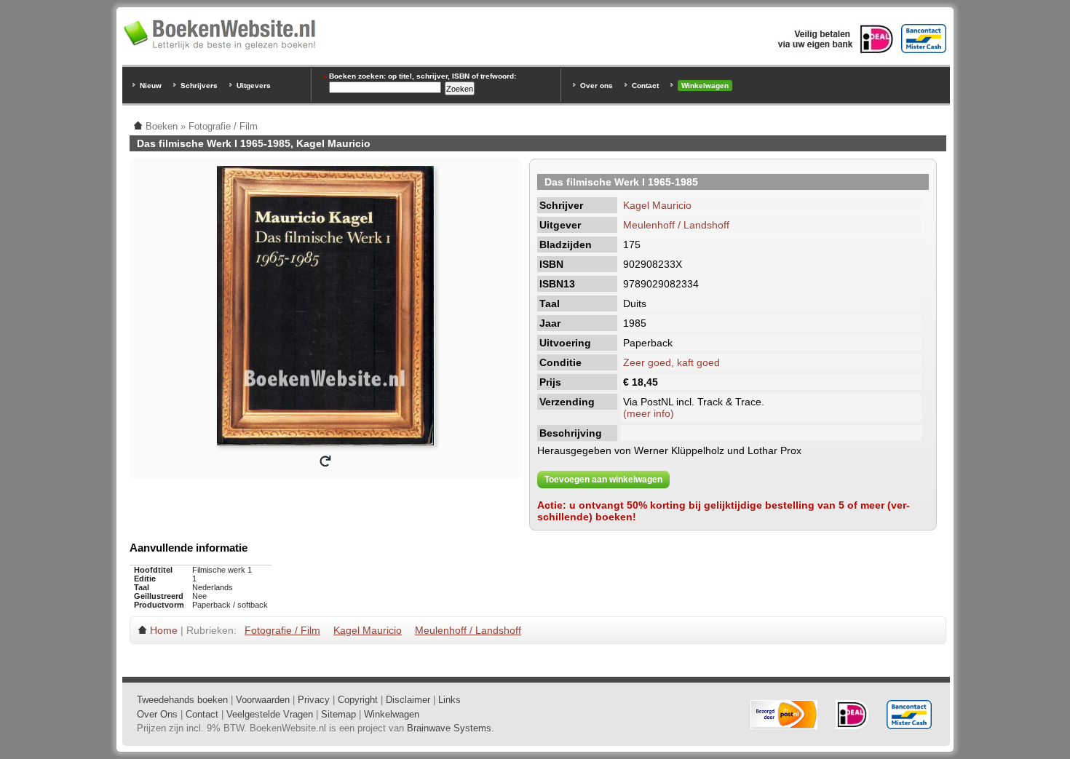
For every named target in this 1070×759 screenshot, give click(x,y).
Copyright (358, 699)
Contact (645, 86)
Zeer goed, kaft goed (671, 362)
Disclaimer (408, 699)
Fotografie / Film (282, 630)
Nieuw (151, 86)
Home (164, 630)
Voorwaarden (263, 699)
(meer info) (648, 413)
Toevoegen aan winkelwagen (603, 479)
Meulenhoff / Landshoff (676, 225)
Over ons (596, 86)
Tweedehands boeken (182, 699)
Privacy (314, 699)
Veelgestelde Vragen (269, 714)
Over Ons (157, 714)
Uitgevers (254, 86)
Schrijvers (199, 86)
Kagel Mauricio (657, 205)
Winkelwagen (705, 86)
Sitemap (338, 714)
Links (449, 699)
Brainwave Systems (449, 728)
